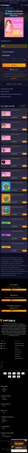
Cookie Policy (17, 349)
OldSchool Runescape (8, 417)
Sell (1, 364)
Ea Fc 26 (4, 410)
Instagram (4, 343)
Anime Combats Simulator (17, 182)
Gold (3, 422)
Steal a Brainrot (6, 404)
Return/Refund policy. (19, 76)
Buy (1, 366)
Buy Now (14, 65)
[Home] (14, 320)
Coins (3, 391)
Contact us (14, 310)
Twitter (3, 345)
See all (22, 106)
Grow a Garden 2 (6, 396)
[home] (5, 5)
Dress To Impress (15, 110)
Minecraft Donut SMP (7, 433)
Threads (4, 348)
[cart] (22, 5)
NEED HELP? (14, 78)
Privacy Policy (17, 354)
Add (25, 117)
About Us (16, 347)
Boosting (4, 389)
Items (3, 388)
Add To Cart (15, 69)
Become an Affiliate (19, 358)
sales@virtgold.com (14, 308)
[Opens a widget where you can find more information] (19, 446)
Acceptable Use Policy (19, 343)
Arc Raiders (5, 386)
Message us (14, 289)
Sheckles (4, 399)
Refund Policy (17, 356)
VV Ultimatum (5, 426)
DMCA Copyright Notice (19, 345)
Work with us (14, 300)
